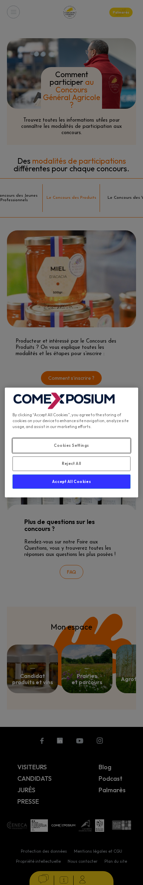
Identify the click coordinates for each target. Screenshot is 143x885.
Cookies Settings (71, 445)
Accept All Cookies (71, 481)
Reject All (71, 463)
